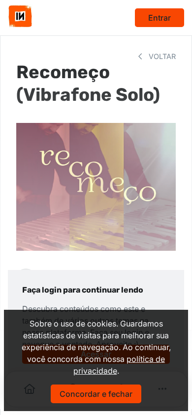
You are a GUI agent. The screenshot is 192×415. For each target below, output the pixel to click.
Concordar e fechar (96, 394)
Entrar (159, 18)
